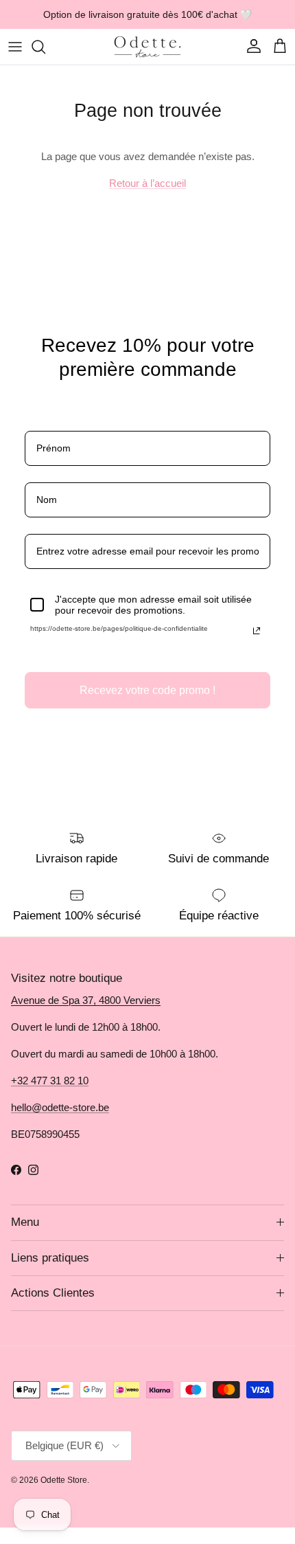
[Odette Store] (147, 47)
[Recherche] (45, 47)
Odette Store (63, 1480)
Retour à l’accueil (147, 183)
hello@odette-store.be (60, 1107)
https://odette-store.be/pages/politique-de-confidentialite (119, 628)
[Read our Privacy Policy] (256, 631)
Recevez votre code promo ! (147, 690)
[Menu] (15, 47)
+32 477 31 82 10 (49, 1080)
